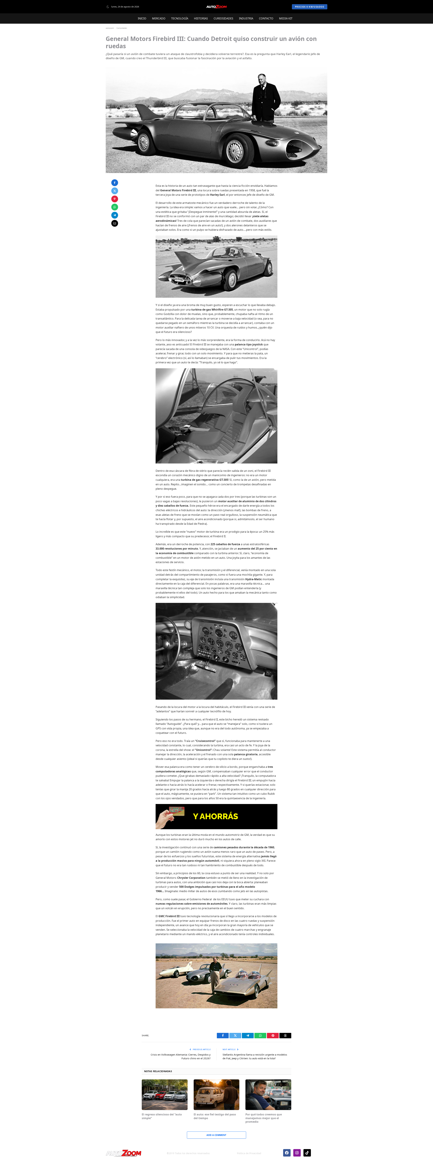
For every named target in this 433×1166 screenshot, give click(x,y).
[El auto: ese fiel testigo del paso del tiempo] (217, 1094)
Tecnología (179, 18)
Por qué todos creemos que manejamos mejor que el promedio (263, 1118)
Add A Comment (216, 1135)
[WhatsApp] (114, 207)
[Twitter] (114, 190)
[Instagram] (297, 1153)
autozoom (110, 28)
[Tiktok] (307, 1153)
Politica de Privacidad (249, 1153)
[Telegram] (114, 215)
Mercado (158, 18)
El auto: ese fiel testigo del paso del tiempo (215, 1116)
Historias (201, 18)
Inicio (142, 18)
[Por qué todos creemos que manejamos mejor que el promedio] (268, 1094)
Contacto (266, 18)
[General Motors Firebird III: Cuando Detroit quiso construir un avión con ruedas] (216, 120)
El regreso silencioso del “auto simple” (162, 1116)
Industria (246, 18)
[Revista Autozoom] (216, 6)
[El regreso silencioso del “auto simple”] (165, 1094)
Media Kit (285, 18)
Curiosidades (223, 18)
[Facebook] (114, 182)
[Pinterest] (114, 199)
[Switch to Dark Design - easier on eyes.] (108, 6)
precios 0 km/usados (309, 6)
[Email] (114, 223)
